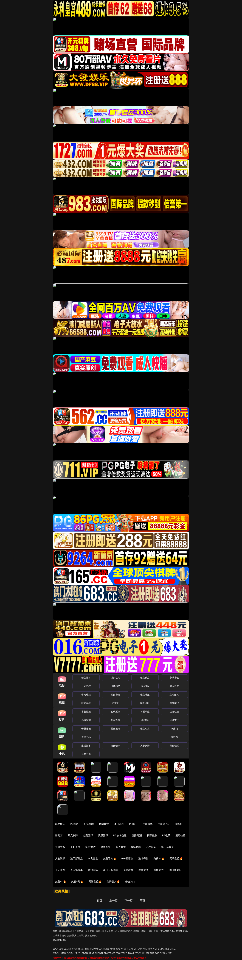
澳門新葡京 (76, 858)
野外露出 (174, 702)
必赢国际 (88, 835)
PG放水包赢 (119, 835)
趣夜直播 (121, 847)
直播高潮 (137, 835)
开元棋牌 (89, 824)
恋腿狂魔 (174, 711)
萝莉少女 (174, 677)
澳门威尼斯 (175, 870)
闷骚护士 (174, 720)
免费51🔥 (158, 858)
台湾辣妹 (86, 694)
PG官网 (74, 824)
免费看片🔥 (109, 858)
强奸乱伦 (115, 677)
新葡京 (59, 835)
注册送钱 (148, 824)
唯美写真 (145, 728)
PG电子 (133, 824)
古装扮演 (86, 711)
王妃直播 (75, 847)
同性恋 (174, 737)
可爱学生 (145, 711)
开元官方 (60, 870)
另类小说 (86, 754)
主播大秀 (60, 847)
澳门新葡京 (167, 847)
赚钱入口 (130, 881)
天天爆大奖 (76, 870)
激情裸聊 (143, 858)
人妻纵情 (145, 745)
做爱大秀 (143, 870)
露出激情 (115, 728)
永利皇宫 (93, 858)
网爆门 (174, 728)
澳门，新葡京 (110, 870)
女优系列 (115, 711)
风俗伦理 (174, 745)
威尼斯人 (60, 824)
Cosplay (145, 685)
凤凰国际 (103, 835)
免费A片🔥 (77, 881)
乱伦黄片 (90, 847)
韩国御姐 (115, 694)
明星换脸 (115, 720)
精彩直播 (152, 835)
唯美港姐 (145, 694)
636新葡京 (127, 858)
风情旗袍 (86, 720)
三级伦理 (86, 685)
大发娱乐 (60, 858)
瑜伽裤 (144, 720)
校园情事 (115, 745)
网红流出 (145, 702)
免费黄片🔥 (113, 881)
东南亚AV (174, 694)
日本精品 (115, 685)
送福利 (178, 824)
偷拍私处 (106, 847)
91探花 (115, 702)
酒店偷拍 (180, 835)
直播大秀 (159, 870)
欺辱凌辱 (86, 702)
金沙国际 (93, 870)
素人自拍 (174, 685)
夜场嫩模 (136, 847)
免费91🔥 (60, 881)
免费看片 (128, 870)
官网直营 (104, 824)
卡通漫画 (86, 728)
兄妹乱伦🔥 (95, 881)
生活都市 (86, 745)
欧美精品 (145, 677)
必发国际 (151, 847)
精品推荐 (86, 677)
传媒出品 (86, 737)
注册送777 (164, 824)
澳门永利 (119, 824)
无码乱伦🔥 (176, 858)
